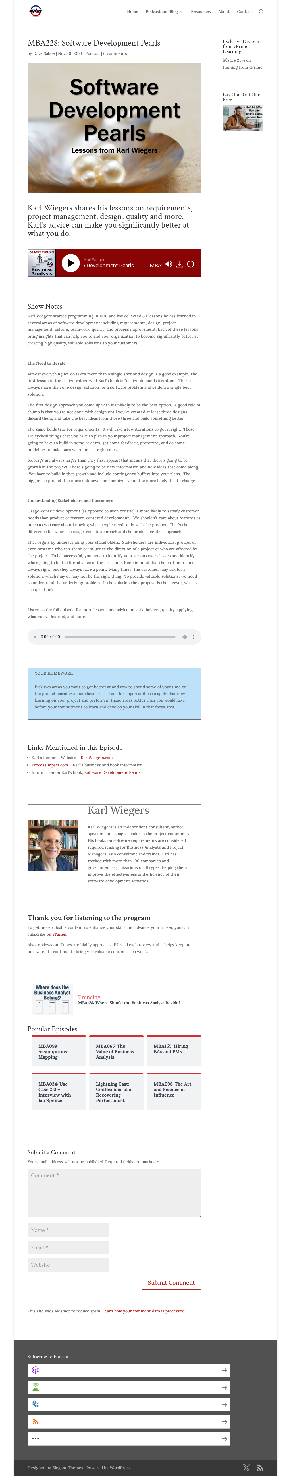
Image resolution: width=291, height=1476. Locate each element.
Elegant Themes (67, 1467)
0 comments (115, 53)
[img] (191, 264)
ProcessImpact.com (50, 765)
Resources (201, 11)
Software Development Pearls (112, 772)
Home (132, 11)
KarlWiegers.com (97, 757)
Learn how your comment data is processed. (143, 1311)
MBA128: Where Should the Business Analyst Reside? (129, 1002)
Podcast (92, 53)
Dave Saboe (44, 53)
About (224, 11)
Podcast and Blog (162, 11)
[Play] (72, 263)
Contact (244, 11)
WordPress (120, 1467)
